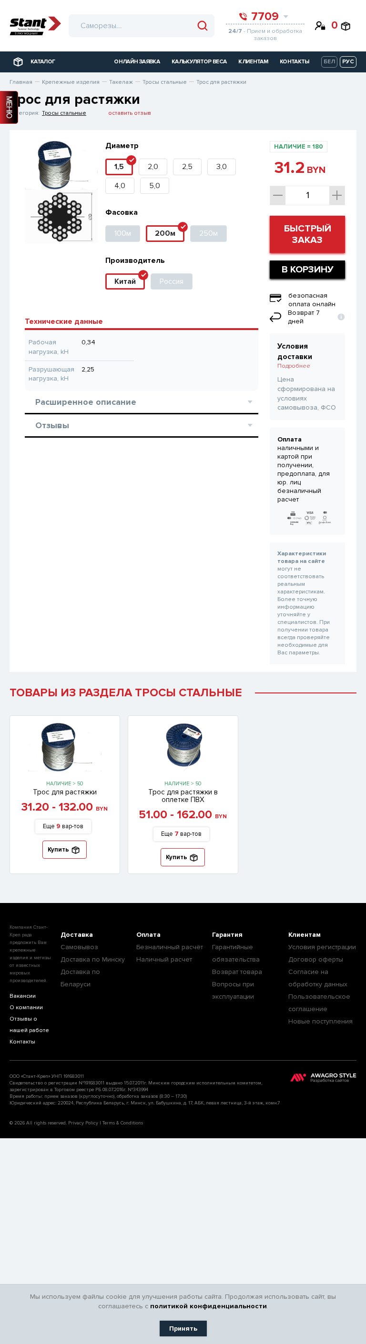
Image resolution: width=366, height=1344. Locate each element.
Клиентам (304, 935)
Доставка (77, 935)
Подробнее (293, 366)
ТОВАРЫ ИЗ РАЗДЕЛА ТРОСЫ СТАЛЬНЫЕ (126, 693)
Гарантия (227, 935)
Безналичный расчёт (169, 947)
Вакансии (23, 996)
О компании (26, 1007)
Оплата (148, 935)
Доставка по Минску (93, 959)
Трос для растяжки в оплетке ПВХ (183, 795)
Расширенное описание (85, 402)
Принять (183, 1328)
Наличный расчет (164, 959)
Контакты (22, 1041)
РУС (348, 61)
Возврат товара (237, 972)
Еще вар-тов (63, 826)
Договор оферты (315, 959)
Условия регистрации (322, 947)
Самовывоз (79, 947)
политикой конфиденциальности (208, 1306)
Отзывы (52, 425)
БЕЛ (329, 61)
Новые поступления (320, 1021)
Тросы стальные (64, 113)
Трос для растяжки (65, 792)
